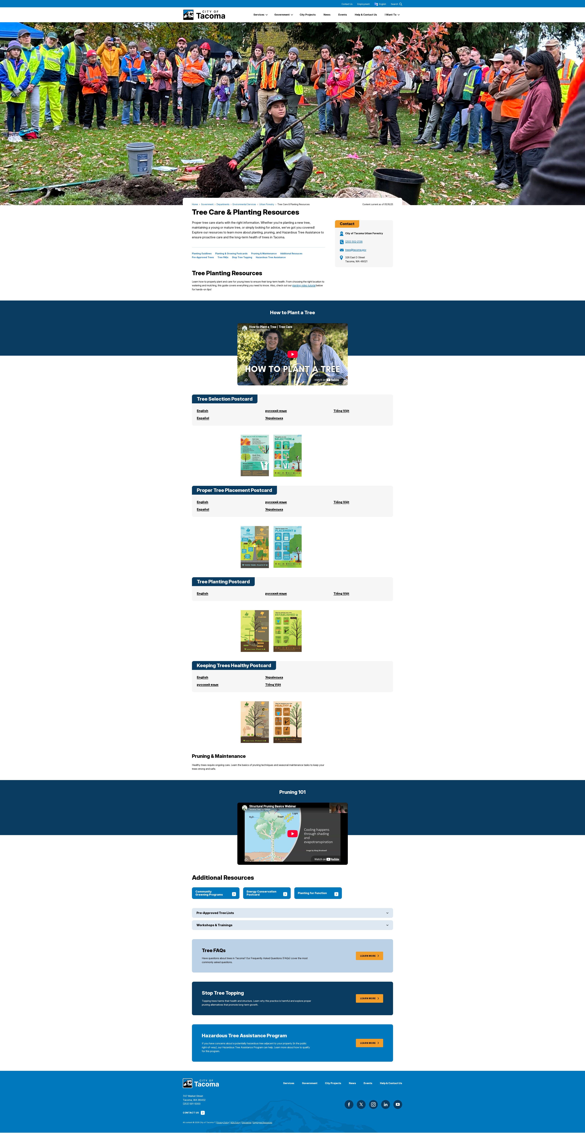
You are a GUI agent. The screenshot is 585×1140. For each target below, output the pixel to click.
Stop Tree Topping (242, 257)
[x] (361, 1104)
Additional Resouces (291, 253)
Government (309, 1083)
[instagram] (373, 1104)
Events (368, 1083)
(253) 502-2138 (354, 241)
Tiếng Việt (341, 411)
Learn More (368, 956)
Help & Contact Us (391, 1083)
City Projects (333, 1083)
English (202, 411)
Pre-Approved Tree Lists (215, 913)
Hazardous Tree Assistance (271, 257)
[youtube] (397, 1104)
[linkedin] (385, 1104)
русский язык (276, 411)
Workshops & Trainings (214, 925)
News (352, 1083)
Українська (274, 418)
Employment (363, 4)
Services (288, 1083)
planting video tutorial (304, 285)
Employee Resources (262, 1122)
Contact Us (347, 4)
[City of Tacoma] (204, 14)
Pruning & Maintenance (264, 253)
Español (203, 418)
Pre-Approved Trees (203, 257)
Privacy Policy (223, 1122)
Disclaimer (246, 1122)
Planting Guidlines (202, 253)
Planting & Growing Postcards (231, 253)
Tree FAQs (223, 257)
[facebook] (349, 1104)
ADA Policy (235, 1122)
